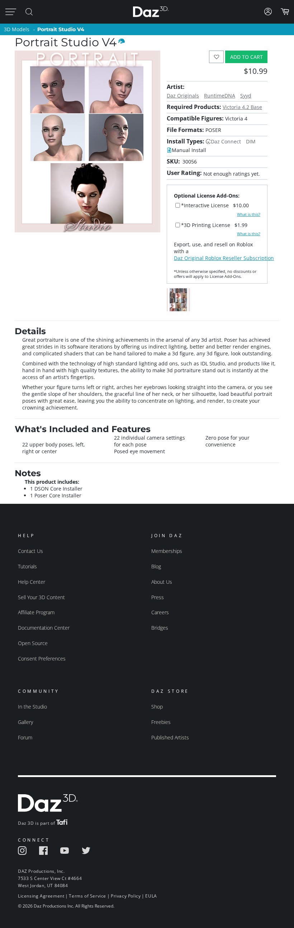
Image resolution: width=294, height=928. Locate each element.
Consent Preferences (42, 658)
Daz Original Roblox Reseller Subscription (224, 258)
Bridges (159, 627)
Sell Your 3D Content (41, 597)
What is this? (248, 214)
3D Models (16, 29)
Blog (156, 566)
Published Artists (170, 737)
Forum (25, 737)
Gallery (25, 722)
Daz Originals (183, 95)
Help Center (31, 581)
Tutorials (27, 566)
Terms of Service (87, 896)
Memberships (166, 551)
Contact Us (30, 551)
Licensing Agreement (41, 896)
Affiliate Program (36, 612)
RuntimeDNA (219, 95)
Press (157, 597)
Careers (160, 612)
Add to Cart (246, 56)
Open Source (33, 643)
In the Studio (32, 706)
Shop (157, 706)
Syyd (245, 95)
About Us (161, 581)
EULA (151, 896)
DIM (251, 141)
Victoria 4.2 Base (242, 107)
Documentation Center (44, 627)
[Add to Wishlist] (216, 57)
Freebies (161, 722)
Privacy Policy (126, 896)
